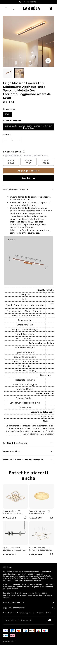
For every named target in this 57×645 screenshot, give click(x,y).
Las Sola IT (11, 641)
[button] (6, 8)
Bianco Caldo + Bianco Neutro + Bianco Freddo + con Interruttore (28, 127)
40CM (7, 114)
